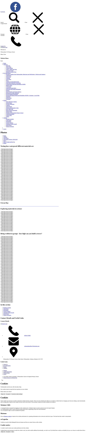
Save (13, 431)
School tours (8, 98)
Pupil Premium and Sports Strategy (13, 91)
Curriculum (8, 86)
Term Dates (8, 79)
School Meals (9, 106)
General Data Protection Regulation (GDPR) (16, 84)
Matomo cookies (7, 416)
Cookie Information (7, 371)
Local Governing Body (11, 88)
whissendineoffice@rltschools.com (31, 346)
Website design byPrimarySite (10, 377)
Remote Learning (10, 119)
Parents (4, 100)
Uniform (8, 105)
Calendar (8, 78)
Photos (4, 143)
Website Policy (6, 373)
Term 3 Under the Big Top (9, 142)
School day (8, 76)
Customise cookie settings (17, 394)
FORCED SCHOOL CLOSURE (13, 83)
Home (4, 63)
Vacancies (8, 99)
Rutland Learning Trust (11, 72)
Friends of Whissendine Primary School (14, 112)
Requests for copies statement (12, 93)
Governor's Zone (9, 70)
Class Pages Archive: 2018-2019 (10, 139)
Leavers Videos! (9, 122)
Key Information (7, 73)
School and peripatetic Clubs (12, 108)
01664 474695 (27, 335)
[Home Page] (4, 47)
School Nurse (9, 103)
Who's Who (8, 67)
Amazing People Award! (11, 124)
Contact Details (9, 68)
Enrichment (8, 121)
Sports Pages (9, 125)
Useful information (10, 114)
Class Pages (8, 120)
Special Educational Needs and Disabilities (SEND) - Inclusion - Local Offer (22, 95)
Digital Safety (9, 111)
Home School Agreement (11, 110)
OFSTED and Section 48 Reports (13, 89)
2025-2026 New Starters (11, 101)
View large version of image (6, 149)
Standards (8, 96)
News (7, 80)
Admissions (8, 75)
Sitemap (5, 370)
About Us (5, 64)
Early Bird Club (9, 109)
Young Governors (10, 126)
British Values (9, 85)
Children (5, 117)
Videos (7, 116)
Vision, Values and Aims (11, 69)
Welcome (8, 65)
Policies (7, 90)
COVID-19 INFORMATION (12, 81)
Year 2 (4, 140)
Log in (4, 129)
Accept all (8, 394)
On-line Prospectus (10, 104)
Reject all (3, 394)
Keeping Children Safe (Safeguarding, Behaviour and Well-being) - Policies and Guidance (25, 74)
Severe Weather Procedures (12, 94)
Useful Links (9, 115)
